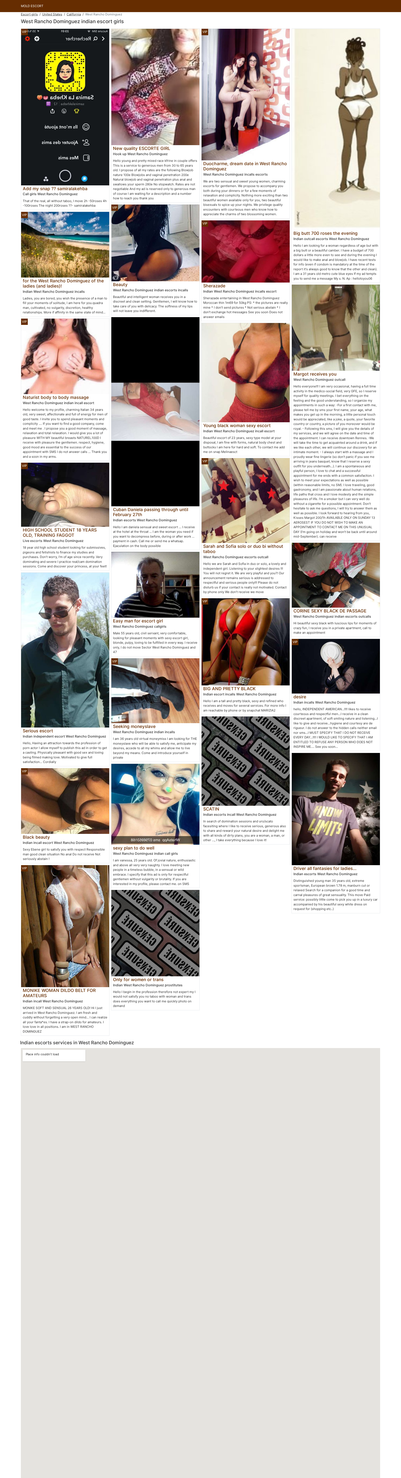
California (74, 14)
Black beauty (36, 837)
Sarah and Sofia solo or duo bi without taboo (243, 549)
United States (52, 14)
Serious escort (38, 730)
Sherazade (214, 285)
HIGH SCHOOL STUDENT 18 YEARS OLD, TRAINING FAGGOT (60, 532)
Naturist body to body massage (56, 397)
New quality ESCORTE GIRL (141, 148)
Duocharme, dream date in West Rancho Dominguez (245, 166)
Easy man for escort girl (138, 620)
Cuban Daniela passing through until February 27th (150, 512)
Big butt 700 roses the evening (325, 233)
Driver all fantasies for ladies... (325, 868)
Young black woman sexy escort (237, 425)
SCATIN (211, 809)
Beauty (120, 284)
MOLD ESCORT (32, 6)
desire (299, 696)
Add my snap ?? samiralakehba (55, 188)
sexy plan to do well (133, 848)
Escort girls (29, 14)
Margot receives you (314, 374)
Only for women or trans (138, 979)
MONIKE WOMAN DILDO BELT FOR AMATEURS (59, 993)
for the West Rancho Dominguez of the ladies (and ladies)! (63, 283)
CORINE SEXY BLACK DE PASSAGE (330, 610)
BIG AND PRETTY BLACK (229, 688)
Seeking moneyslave (134, 726)
